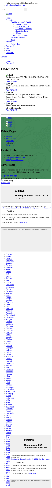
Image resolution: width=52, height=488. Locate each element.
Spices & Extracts (22, 27)
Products (9, 20)
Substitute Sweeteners (23, 29)
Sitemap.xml (10, 145)
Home (8, 18)
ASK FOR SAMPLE (9, 176)
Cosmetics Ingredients (19, 35)
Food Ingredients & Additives (22, 22)
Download (10, 46)
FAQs (8, 50)
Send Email (5, 183)
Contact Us (10, 53)
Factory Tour (16, 44)
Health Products (21, 31)
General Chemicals (18, 37)
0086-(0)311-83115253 (14, 160)
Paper (13, 40)
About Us (9, 42)
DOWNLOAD (12, 81)
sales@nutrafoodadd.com (15, 5)
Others (18, 33)
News (8, 48)
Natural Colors (21, 24)
